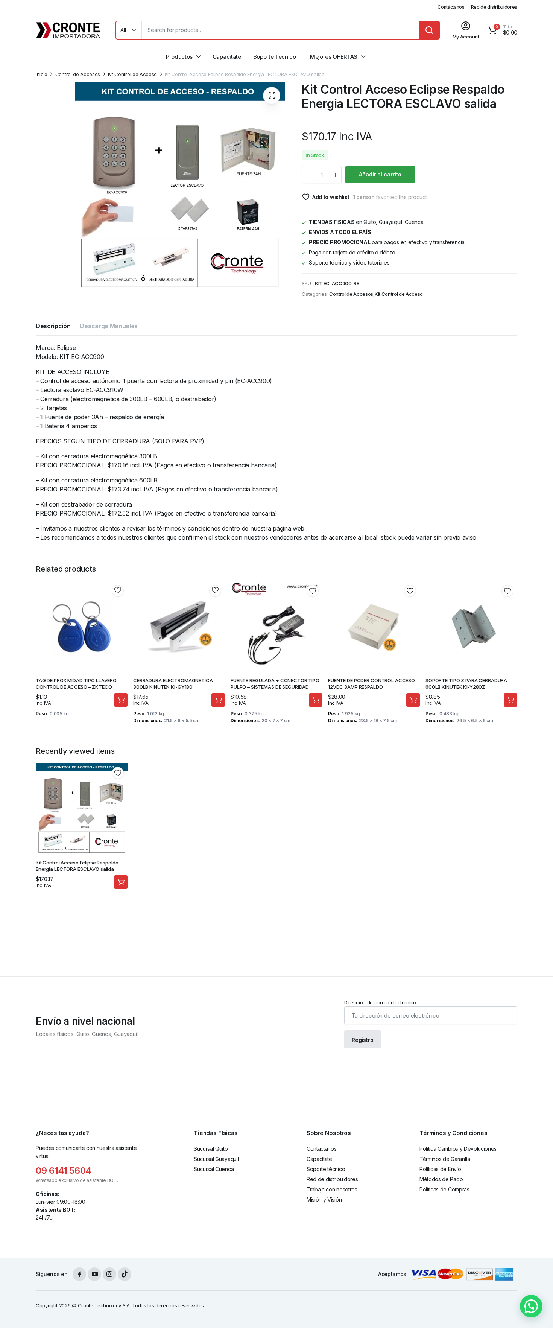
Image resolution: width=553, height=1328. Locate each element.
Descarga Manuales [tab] (109, 326)
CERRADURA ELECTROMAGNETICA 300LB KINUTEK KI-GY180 (173, 683)
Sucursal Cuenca (214, 1169)
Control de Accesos (77, 74)
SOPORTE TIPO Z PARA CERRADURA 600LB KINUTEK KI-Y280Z (466, 683)
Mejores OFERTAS (333, 56)
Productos (179, 56)
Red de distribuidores (494, 7)
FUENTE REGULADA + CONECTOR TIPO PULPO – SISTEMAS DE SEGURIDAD (275, 683)
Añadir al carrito (380, 174)
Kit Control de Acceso (132, 74)
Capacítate (227, 56)
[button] (501, 30)
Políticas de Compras (444, 1189)
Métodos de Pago (441, 1179)
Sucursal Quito (211, 1148)
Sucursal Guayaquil (216, 1159)
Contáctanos (451, 7)
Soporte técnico (326, 1169)
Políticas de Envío (440, 1169)
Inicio (41, 74)
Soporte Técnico (274, 56)
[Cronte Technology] (68, 30)
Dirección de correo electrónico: (380, 1002)
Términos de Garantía (444, 1159)
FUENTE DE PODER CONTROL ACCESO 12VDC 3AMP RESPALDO (371, 683)
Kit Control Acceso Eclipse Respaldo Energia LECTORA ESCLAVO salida (77, 865)
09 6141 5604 (63, 1170)
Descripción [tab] (53, 326)
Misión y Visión (324, 1199)
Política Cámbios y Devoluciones (458, 1148)
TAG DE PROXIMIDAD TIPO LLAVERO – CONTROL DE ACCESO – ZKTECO (78, 683)
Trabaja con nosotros (332, 1189)
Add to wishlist (330, 197)
